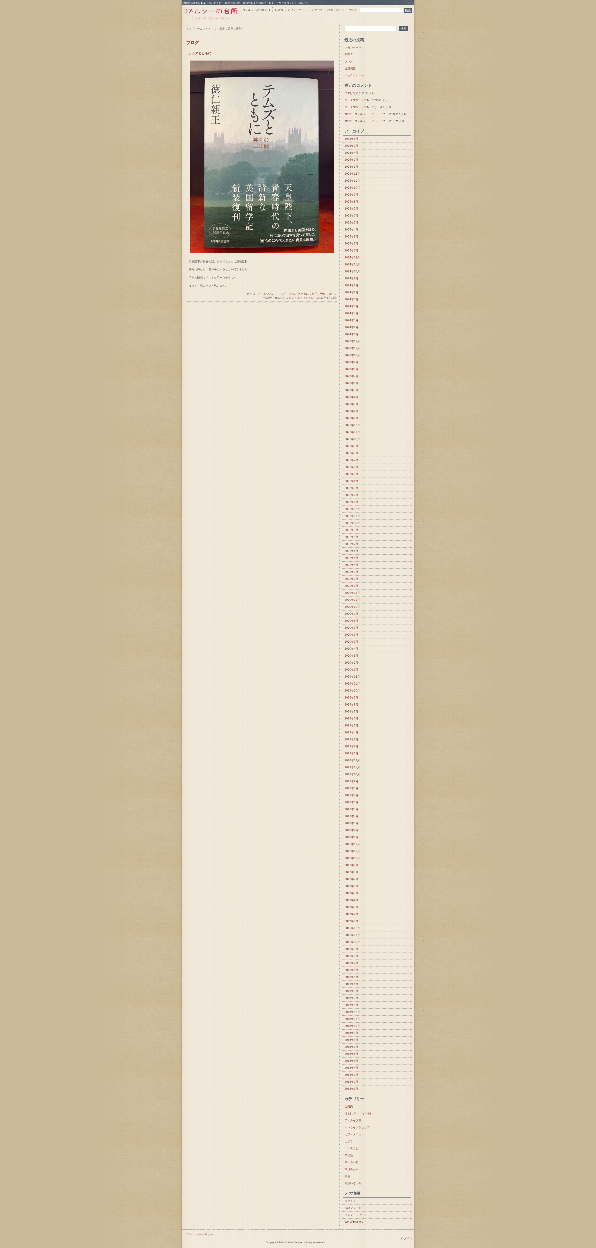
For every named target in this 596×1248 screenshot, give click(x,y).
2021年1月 (351, 585)
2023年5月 (351, 390)
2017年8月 (351, 872)
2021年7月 (351, 544)
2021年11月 (352, 516)
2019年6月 (351, 718)
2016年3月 (351, 991)
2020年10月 (352, 606)
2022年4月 (351, 481)
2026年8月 (351, 138)
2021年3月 (351, 571)
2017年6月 (351, 886)
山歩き (349, 1141)
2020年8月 (351, 620)
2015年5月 (351, 1060)
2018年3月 (351, 823)
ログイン (350, 1201)
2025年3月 (351, 236)
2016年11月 (352, 935)
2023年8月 (351, 369)
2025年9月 (351, 194)
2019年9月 (351, 697)
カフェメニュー (297, 10)
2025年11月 (352, 180)
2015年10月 (352, 1026)
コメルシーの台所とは (256, 10)
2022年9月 (351, 446)
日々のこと (352, 1148)
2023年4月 (351, 397)
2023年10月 (352, 355)
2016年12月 (352, 928)
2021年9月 (351, 530)
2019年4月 (351, 732)
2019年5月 (351, 725)
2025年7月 (351, 208)
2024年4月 (351, 313)
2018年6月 (351, 802)
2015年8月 (351, 1039)
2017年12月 (352, 844)
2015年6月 (351, 1053)
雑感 (347, 1176)
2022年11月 (352, 432)
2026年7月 (351, 145)
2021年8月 (351, 537)
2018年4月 (351, 816)
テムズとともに (200, 53)
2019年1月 (351, 753)
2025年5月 (351, 222)
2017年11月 (352, 851)
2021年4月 (351, 564)
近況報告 (350, 68)
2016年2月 (351, 998)
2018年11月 (352, 767)
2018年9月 (351, 781)
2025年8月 (351, 201)
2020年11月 (352, 599)
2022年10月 (352, 439)
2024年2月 (351, 327)
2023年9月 (351, 362)
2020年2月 (351, 662)
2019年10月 (352, 690)
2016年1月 (351, 1005)
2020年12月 (352, 592)
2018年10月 (352, 774)
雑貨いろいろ (353, 1183)
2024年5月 (351, 306)
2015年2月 (351, 1081)
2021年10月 (352, 523)
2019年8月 (351, 704)
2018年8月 (351, 788)
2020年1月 (351, 669)
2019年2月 (351, 746)
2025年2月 (351, 243)
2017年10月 (352, 858)
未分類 (349, 1155)
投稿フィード (353, 1208)
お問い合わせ (335, 10)
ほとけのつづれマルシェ (360, 1113)
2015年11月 (352, 1019)
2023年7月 (351, 376)
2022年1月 (351, 502)
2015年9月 (351, 1032)
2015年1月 (351, 1088)
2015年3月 (351, 1074)
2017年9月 (351, 865)
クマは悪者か (353, 93)
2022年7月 (351, 460)
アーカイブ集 (353, 1120)
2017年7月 (351, 879)
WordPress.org (354, 1221)
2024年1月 (351, 334)
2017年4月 (351, 900)
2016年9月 (351, 949)
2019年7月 (351, 711)
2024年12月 (352, 257)
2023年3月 (351, 404)
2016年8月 (351, 956)
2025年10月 (352, 187)
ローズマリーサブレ (357, 100)
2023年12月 (352, 341)
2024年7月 (351, 292)
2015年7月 (351, 1046)
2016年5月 (351, 977)
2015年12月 (352, 1012)
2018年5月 (351, 809)
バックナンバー (354, 75)
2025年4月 (351, 229)
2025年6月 (351, 215)
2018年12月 (352, 760)
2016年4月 (351, 984)
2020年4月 (351, 648)
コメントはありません (300, 297)
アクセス (317, 10)
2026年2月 (351, 159)
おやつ (279, 10)
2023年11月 (352, 348)
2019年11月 (352, 683)
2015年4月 (351, 1067)
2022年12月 (352, 425)
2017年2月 (351, 914)
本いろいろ (271, 293)
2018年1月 (351, 837)
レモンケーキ (353, 47)
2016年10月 (352, 942)
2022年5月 (351, 474)
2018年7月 (351, 795)
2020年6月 (351, 634)
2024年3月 (351, 320)
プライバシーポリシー (199, 1234)
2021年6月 (351, 551)
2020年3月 (351, 655)
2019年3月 (351, 739)
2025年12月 (352, 173)
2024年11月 (352, 264)
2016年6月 (351, 970)
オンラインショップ (357, 1127)
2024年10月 (352, 271)
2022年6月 (351, 467)
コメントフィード (356, 1215)
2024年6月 (351, 299)
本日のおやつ (353, 1169)
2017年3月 (351, 907)
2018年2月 (351, 830)
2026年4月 (351, 152)
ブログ (352, 10)
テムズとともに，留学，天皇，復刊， (313, 293)
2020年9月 (351, 613)
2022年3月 (351, 488)
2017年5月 (351, 893)
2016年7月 (351, 963)
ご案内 (349, 1106)
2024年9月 (351, 278)
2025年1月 (351, 250)
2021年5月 (351, 558)
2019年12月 (352, 676)
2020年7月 (351, 627)
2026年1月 (351, 166)
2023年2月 (351, 411)
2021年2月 (351, 578)
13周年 (349, 54)
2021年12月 (352, 509)
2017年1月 (351, 921)
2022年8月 (351, 453)
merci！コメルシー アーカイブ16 (366, 114)
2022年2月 (351, 495)
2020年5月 (351, 641)
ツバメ (349, 61)
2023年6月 (351, 383)
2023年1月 (351, 418)
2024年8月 (351, 285)
